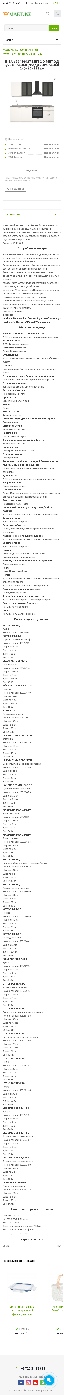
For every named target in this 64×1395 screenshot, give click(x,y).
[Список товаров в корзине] (58, 16)
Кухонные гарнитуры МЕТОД (22, 53)
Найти (54, 28)
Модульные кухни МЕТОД (20, 49)
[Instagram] (28, 1382)
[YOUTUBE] (35, 1382)
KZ (54, 3)
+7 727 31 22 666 (11, 3)
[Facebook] (21, 1382)
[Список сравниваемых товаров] (40, 15)
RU (58, 3)
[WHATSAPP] (43, 1382)
